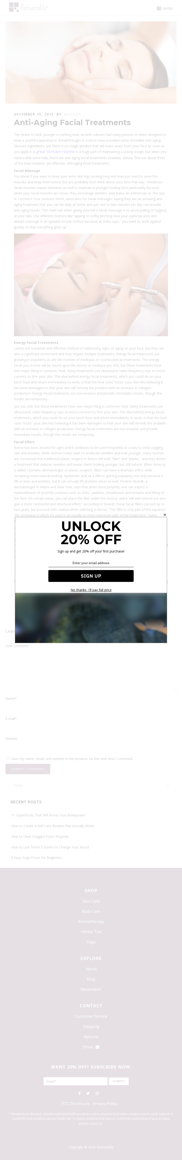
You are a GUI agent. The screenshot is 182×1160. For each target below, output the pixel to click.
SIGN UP (91, 576)
